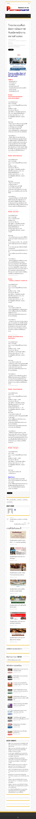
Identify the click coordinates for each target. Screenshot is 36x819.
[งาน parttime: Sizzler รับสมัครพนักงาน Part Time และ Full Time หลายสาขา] (10, 691)
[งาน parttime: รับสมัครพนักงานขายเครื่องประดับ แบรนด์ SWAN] (18, 583)
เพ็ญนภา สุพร (11, 779)
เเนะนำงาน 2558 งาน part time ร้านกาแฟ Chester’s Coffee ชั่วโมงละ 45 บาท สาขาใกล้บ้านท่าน (17, 766)
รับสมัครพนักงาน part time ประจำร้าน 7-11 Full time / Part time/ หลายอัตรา (18, 781)
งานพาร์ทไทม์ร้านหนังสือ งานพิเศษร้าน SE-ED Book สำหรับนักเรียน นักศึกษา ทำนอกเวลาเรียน (17, 750)
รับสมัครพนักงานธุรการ (20, 523)
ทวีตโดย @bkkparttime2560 (14, 660)
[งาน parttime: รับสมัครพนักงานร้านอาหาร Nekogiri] (18, 551)
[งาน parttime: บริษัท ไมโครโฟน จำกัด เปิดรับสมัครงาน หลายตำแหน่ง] (10, 705)
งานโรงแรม (22, 40)
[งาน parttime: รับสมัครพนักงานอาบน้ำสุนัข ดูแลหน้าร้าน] (10, 733)
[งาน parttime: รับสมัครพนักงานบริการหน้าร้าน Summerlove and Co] (18, 567)
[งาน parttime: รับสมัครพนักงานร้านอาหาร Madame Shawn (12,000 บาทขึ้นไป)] (10, 698)
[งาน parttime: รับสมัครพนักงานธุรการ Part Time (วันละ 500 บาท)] (10, 712)
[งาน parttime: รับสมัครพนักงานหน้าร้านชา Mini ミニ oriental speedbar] (18, 534)
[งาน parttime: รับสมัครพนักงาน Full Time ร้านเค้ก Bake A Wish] (10, 671)
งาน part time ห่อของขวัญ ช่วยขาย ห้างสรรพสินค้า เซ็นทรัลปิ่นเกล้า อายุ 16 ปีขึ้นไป (17, 791)
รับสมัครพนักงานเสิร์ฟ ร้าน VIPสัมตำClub (18, 519)
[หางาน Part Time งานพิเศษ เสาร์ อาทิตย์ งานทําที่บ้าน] (18, 10)
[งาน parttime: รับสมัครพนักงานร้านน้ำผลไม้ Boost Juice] (18, 599)
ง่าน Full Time (12, 499)
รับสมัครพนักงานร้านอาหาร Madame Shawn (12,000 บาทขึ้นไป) (21, 698)
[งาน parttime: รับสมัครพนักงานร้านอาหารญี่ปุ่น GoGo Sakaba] (18, 632)
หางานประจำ (9, 501)
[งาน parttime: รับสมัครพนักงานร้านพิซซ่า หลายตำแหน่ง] (10, 726)
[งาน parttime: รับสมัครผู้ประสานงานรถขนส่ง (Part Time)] (10, 677)
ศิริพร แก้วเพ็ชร (12, 764)
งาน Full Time (12, 40)
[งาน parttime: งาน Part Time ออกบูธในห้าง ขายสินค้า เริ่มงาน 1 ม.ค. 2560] (10, 684)
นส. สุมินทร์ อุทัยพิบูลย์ (13, 789)
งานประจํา (17, 40)
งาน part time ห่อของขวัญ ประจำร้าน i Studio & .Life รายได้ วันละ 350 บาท (18, 776)
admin (14, 39)
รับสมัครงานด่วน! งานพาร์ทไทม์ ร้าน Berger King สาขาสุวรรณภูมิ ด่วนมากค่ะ (18, 771)
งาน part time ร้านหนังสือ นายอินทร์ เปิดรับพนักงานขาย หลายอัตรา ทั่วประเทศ (18, 755)
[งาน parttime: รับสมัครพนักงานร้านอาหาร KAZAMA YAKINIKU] (18, 615)
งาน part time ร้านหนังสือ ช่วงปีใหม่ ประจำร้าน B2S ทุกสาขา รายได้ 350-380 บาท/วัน (18, 745)
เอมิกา (9, 769)
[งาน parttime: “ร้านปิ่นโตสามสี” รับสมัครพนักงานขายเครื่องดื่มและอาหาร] (10, 719)
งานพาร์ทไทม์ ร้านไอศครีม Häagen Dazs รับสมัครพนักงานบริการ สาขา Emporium (18, 786)
